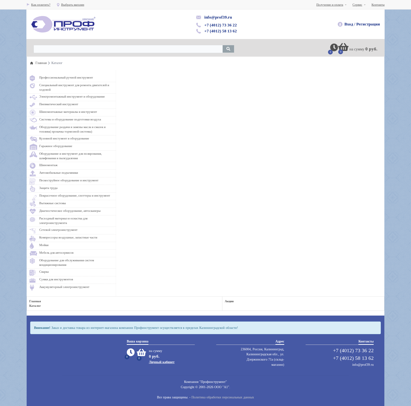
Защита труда (48, 188)
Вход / (349, 24)
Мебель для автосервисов (56, 252)
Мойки (44, 245)
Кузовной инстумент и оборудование (64, 138)
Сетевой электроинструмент (58, 230)
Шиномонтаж (48, 165)
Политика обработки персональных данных (222, 397)
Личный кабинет (162, 362)
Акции (229, 301)
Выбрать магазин (72, 4)
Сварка (44, 271)
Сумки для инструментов (56, 279)
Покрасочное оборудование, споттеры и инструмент (74, 195)
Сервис (357, 4)
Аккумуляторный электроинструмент (64, 287)
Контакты (378, 4)
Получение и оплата (329, 4)
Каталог (35, 305)
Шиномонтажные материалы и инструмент (68, 112)
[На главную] (63, 24)
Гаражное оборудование (55, 146)
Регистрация (368, 24)
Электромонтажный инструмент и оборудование (72, 96)
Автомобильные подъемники (58, 172)
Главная (35, 301)
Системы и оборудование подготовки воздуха (70, 119)
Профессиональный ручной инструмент (66, 77)
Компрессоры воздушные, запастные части (68, 237)
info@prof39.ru (218, 17)
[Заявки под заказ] (334, 49)
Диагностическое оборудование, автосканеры (70, 211)
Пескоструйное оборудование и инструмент (68, 180)
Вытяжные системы (52, 203)
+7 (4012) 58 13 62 (220, 31)
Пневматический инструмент (58, 104)
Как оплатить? (40, 4)
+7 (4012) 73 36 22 (220, 25)
